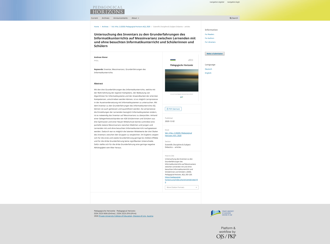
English (208, 73)
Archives (105, 18)
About (134, 18)
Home (96, 26)
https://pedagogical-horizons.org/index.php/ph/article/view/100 (181, 179)
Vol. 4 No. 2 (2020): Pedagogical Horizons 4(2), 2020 (131, 26)
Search (235, 18)
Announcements (120, 18)
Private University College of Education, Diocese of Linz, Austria (126, 216)
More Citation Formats (175, 187)
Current (94, 18)
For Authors (209, 38)
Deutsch (208, 69)
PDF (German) (174, 109)
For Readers (209, 34)
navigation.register (217, 2)
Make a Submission (215, 53)
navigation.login (233, 2)
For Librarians (210, 42)
